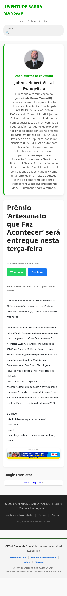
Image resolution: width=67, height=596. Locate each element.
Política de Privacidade (19, 515)
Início (21, 21)
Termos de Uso (18, 557)
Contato (44, 21)
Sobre (32, 21)
